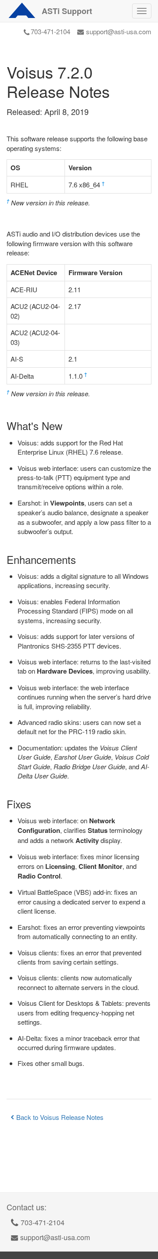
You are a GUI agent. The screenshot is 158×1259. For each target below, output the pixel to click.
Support (67, 11)
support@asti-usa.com (118, 31)
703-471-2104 (50, 31)
